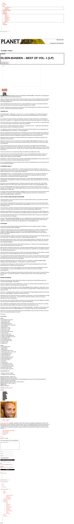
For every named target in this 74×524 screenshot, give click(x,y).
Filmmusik (7, 15)
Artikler (6, 21)
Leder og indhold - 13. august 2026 (5, 461)
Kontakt (6, 8)
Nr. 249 (4, 4)
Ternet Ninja (5, 433)
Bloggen (5, 11)
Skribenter (7, 9)
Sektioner (5, 13)
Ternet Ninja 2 (6, 431)
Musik (6, 20)
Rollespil (8, 509)
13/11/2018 (10, 387)
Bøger (6, 16)
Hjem (4, 3)
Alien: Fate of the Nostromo (8, 430)
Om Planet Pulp (8, 7)
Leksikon (5, 24)
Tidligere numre (7, 10)
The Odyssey (2, 464)
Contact (4, 434)
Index (4, 23)
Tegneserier (7, 17)
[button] (10, 489)
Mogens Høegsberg (4, 423)
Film (5, 14)
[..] (5, 428)
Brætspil (7, 18)
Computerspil (9, 510)
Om (3, 6)
